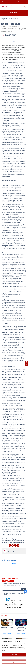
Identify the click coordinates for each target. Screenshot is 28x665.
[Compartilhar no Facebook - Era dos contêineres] (15, 545)
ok (23, 589)
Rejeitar (14, 662)
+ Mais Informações (7, 633)
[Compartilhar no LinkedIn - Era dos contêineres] (10, 545)
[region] (14, 652)
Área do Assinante (21, 1)
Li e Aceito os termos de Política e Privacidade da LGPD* (14, 594)
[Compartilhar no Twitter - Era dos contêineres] (12, 545)
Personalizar (14, 658)
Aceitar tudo (14, 654)
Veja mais (14, 563)
